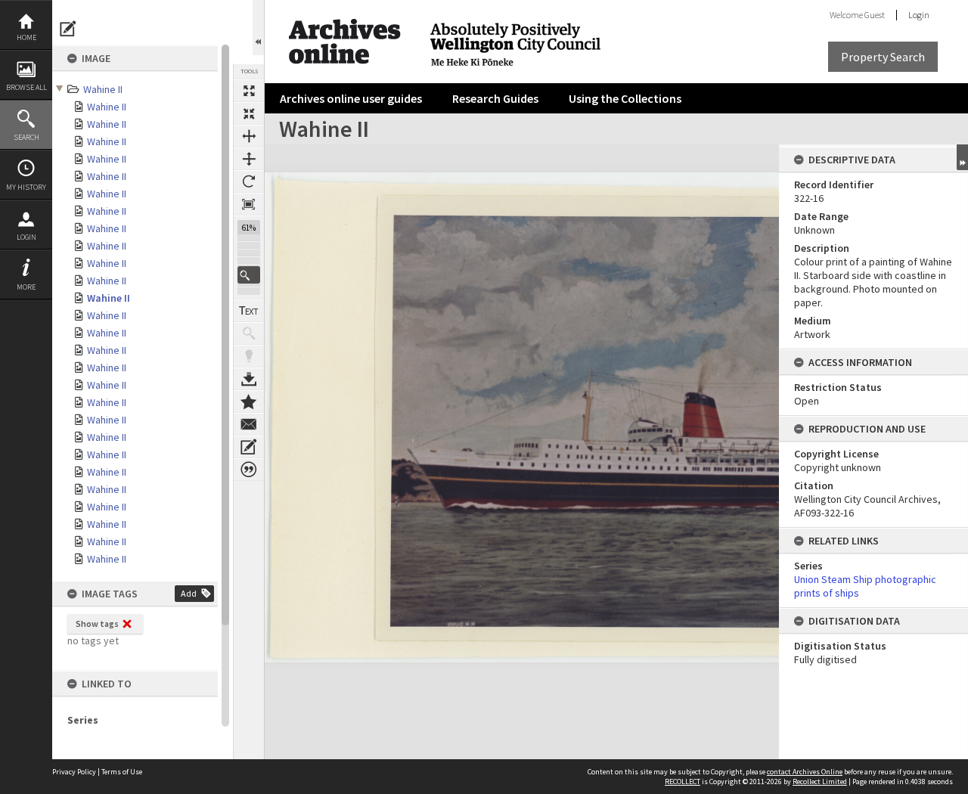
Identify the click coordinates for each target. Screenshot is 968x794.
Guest (874, 14)
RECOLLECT (682, 781)
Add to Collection (249, 401)
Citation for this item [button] (249, 469)
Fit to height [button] (249, 158)
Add (189, 593)
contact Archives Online (804, 772)
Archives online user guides (351, 98)
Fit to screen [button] (249, 113)
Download (249, 379)
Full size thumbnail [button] (249, 90)
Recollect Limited (820, 781)
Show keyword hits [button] (249, 333)
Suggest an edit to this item (68, 28)
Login (26, 237)
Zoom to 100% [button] (249, 204)
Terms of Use (121, 772)
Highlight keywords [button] (249, 356)
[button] (248, 275)
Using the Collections (625, 98)
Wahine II (103, 89)
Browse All (26, 87)
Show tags (97, 623)
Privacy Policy (74, 772)
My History (26, 187)
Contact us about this (249, 424)
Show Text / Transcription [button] (249, 310)
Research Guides (495, 98)
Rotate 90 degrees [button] (249, 181)
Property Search (883, 56)
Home (26, 37)
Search (26, 137)
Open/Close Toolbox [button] (258, 27)
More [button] (26, 287)
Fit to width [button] (249, 136)
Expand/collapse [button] (962, 157)
